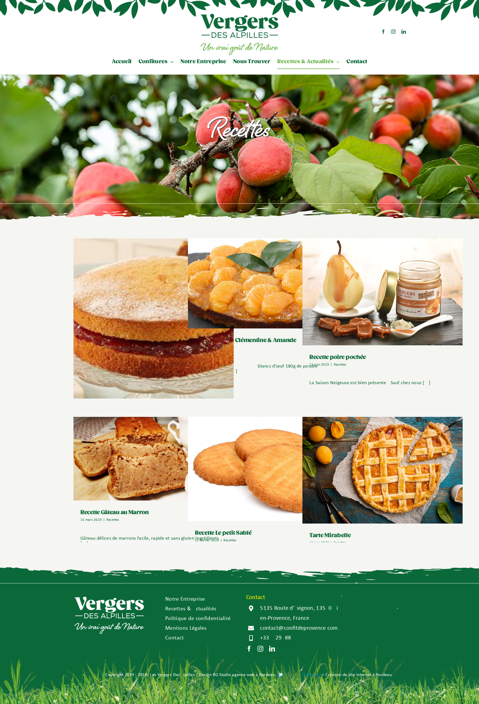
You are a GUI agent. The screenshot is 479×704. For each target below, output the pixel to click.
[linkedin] (403, 31)
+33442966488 (275, 638)
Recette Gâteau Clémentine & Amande (245, 340)
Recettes (340, 364)
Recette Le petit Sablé (223, 533)
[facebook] (383, 31)
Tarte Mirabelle (330, 535)
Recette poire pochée (337, 357)
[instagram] (393, 31)
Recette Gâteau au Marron (114, 512)
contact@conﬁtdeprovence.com (299, 628)
